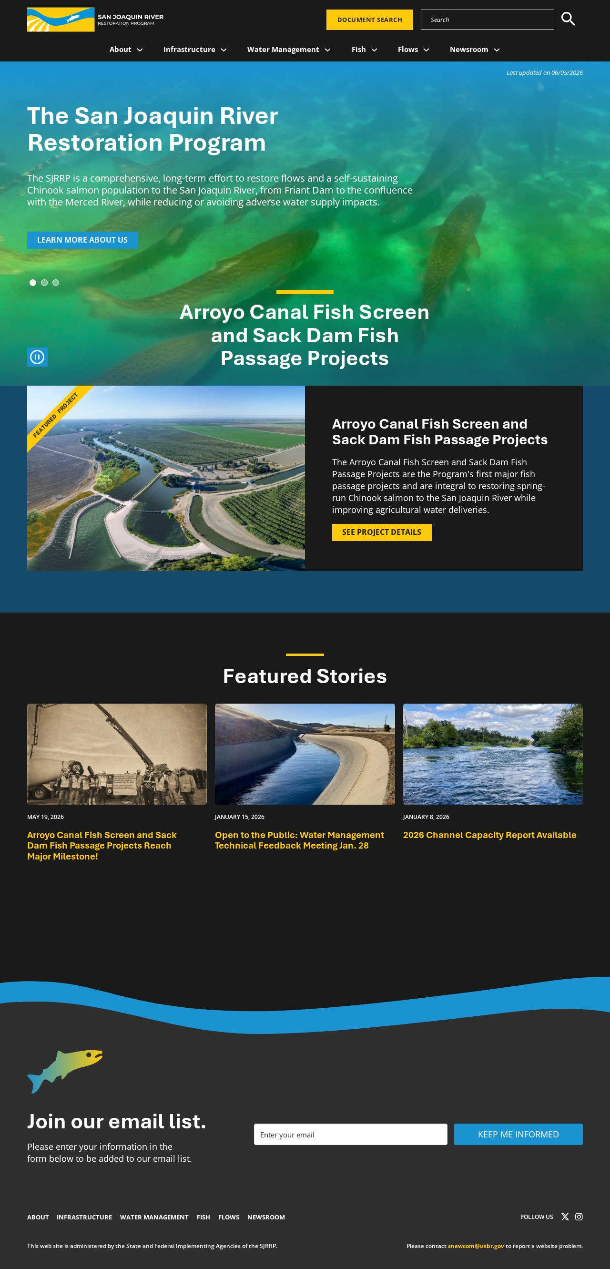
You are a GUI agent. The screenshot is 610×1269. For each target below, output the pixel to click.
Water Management (283, 49)
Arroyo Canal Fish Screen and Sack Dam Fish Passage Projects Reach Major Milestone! (102, 846)
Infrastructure (189, 49)
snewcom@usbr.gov (476, 1246)
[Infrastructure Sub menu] (223, 49)
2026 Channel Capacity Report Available (490, 835)
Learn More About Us (82, 240)
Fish (359, 49)
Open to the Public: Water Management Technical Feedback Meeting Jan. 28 (299, 840)
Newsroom (469, 49)
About (121, 49)
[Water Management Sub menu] (327, 49)
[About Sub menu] (139, 49)
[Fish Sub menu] (374, 49)
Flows (408, 49)
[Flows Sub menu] (426, 49)
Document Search (370, 19)
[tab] (33, 282)
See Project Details (381, 532)
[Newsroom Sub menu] (496, 49)
